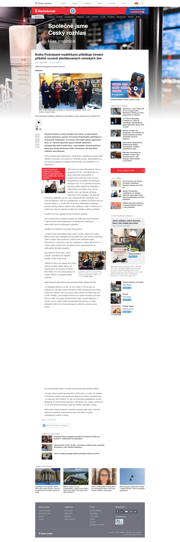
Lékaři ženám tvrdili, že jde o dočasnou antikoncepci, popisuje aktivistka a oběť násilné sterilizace (79, 446)
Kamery (95, 17)
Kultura (38, 17)
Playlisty (80, 17)
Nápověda (93, 513)
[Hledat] (142, 3)
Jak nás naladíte (95, 511)
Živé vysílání (116, 91)
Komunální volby (44, 513)
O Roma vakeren (56, 62)
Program (75, 3)
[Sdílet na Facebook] (37, 136)
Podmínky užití (130, 532)
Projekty (111, 17)
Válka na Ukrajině (45, 511)
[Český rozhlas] (43, 3)
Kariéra (92, 519)
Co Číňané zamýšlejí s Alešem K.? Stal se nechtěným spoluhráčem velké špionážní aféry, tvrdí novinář (133, 123)
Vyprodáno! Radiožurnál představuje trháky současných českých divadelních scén (132, 146)
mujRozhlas (87, 3)
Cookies (111, 532)
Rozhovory (121, 17)
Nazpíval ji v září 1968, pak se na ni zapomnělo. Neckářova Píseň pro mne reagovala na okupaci (133, 112)
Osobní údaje (119, 532)
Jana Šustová (51, 420)
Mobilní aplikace (70, 519)
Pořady (60, 17)
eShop (41, 519)
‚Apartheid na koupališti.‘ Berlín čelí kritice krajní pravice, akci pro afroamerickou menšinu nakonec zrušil (47, 489)
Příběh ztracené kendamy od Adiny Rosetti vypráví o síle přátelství (133, 205)
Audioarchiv (70, 17)
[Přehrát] (38, 122)
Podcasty (67, 516)
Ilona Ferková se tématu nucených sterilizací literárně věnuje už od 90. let (133, 184)
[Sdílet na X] (37, 141)
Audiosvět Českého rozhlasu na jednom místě (125, 99)
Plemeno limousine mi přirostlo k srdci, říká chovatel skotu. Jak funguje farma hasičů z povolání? (132, 157)
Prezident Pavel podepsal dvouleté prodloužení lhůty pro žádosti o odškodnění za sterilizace (77, 438)
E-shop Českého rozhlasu (122, 216)
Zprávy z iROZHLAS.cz (44, 466)
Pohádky (115, 87)
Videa (138, 17)
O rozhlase (111, 3)
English (139, 532)
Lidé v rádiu (94, 516)
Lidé (88, 17)
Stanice (100, 3)
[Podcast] (37, 129)
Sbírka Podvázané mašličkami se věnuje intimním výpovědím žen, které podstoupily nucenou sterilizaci (53, 174)
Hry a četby (116, 84)
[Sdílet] (40, 129)
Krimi (124, 84)
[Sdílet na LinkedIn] (37, 146)
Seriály (131, 17)
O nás (102, 17)
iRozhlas (63, 3)
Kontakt (92, 522)
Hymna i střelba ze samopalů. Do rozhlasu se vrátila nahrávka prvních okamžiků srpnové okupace (133, 135)
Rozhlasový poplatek (97, 525)
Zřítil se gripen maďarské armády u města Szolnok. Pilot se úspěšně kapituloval (132, 488)
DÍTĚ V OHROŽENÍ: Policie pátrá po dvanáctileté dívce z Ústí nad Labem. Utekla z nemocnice (103, 488)
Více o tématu (116, 178)
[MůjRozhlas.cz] (39, 71)
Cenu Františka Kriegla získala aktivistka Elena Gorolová (76, 454)
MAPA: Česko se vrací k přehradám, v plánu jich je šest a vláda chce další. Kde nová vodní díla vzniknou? (75, 489)
